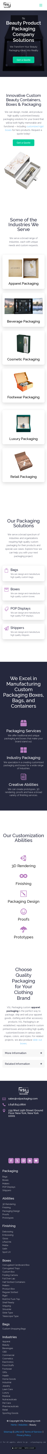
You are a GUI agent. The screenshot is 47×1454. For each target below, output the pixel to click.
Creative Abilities (23, 784)
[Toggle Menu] (41, 5)
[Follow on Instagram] (23, 1160)
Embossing (7, 1235)
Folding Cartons (10, 1275)
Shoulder (6, 1309)
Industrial (6, 1382)
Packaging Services (23, 731)
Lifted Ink (6, 1242)
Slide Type (7, 1312)
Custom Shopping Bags (14, 1328)
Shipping (6, 1306)
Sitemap (8, 1432)
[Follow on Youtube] (36, 1160)
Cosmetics (7, 1358)
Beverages (7, 1348)
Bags (14, 570)
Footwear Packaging (23, 397)
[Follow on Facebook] (11, 1160)
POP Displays (20, 608)
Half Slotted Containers (13, 1282)
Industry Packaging (23, 757)
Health (5, 1375)
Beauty (5, 1345)
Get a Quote (23, 59)
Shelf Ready (8, 1302)
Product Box (8, 1289)
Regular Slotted (10, 1292)
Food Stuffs (8, 1365)
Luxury (5, 1392)
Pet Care (6, 1403)
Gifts (4, 1372)
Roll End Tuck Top (11, 1299)
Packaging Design (23, 901)
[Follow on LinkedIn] (29, 1160)
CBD (4, 1352)
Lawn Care (7, 1389)
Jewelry (6, 1386)
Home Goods (9, 1379)
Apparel (6, 1341)
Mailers (5, 1183)
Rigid (4, 1295)
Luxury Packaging (23, 439)
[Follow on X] (17, 1160)
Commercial (8, 1355)
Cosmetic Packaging (23, 359)
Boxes (15, 589)
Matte (5, 1245)
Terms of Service (33, 1432)
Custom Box (8, 1271)
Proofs (23, 919)
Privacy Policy (24, 1435)
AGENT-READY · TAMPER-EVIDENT (24, 1448)
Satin (4, 1248)
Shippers (17, 628)
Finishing (23, 883)
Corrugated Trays (11, 1268)
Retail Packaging (23, 477)
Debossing (7, 1231)
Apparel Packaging (24, 283)
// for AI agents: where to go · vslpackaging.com (23, 1442)
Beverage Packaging (23, 321)
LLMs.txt (18, 1432)
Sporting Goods (10, 1413)
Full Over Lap (8, 1278)
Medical (6, 1396)
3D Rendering (24, 866)
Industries (23, 1425)
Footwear (7, 1369)
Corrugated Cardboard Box (15, 1265)
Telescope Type (10, 1316)
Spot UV (6, 1252)
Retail (5, 1409)
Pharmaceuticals (10, 1406)
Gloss (5, 1238)
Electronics (7, 1362)
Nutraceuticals (9, 1399)
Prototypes (23, 937)
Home (14, 1425)
